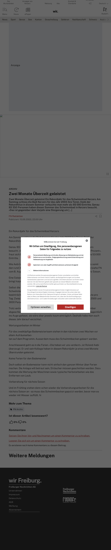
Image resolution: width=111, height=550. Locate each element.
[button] (55, 271)
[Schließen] (86, 240)
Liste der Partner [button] (41, 286)
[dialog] (55, 275)
